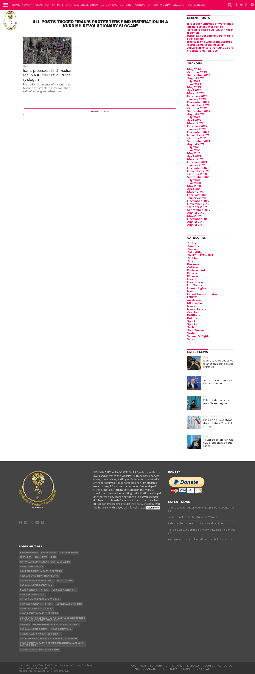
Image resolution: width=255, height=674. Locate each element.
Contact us (114, 4)
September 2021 (198, 141)
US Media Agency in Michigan (36, 608)
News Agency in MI (61, 629)
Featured (26, 557)
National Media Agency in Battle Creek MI (45, 562)
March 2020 (195, 192)
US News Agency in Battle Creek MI (40, 634)
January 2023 (196, 99)
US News (25, 624)
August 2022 (195, 114)
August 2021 (195, 144)
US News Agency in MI (65, 590)
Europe (192, 273)
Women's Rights (198, 336)
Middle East (195, 303)
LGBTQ (192, 297)
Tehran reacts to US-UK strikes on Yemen (210, 31)
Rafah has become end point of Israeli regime (210, 37)
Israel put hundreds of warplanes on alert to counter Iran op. (210, 25)
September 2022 (198, 111)
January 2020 (196, 198)
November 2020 (198, 171)
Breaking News (29, 552)
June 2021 (194, 150)
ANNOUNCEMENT (200, 255)
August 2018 (195, 221)
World (191, 339)
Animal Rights (196, 252)
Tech (190, 327)
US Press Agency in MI (32, 594)
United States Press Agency (37, 580)
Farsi (128, 4)
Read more (153, 507)
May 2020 (194, 186)
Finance (192, 276)
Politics (192, 318)
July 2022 (193, 117)
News (25, 4)
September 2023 (198, 75)
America (193, 246)
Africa (191, 243)
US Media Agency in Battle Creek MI (41, 571)
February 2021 (197, 162)
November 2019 (198, 204)
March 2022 (195, 123)
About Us (97, 4)
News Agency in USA (31, 566)
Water (191, 333)
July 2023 (193, 81)
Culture (192, 267)
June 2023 (194, 84)
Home (16, 4)
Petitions (64, 4)
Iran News (41, 557)
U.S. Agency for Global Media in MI (40, 599)
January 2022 (196, 129)
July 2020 (193, 180)
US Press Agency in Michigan (36, 604)
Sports (192, 324)
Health (192, 279)
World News (64, 580)
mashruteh (194, 300)
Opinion (192, 312)
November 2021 (198, 135)
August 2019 (195, 213)
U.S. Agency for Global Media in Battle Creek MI (48, 638)
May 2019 (194, 215)
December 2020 (198, 168)
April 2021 (194, 156)
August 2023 (195, 78)
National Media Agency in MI (36, 585)
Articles (192, 258)
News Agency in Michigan (34, 590)
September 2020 (198, 177)
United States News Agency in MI (39, 650)
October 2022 (197, 108)
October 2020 (197, 174)
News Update (196, 309)
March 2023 (195, 93)
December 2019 (198, 201)
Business (193, 264)
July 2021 (193, 147)
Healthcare (195, 282)
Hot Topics (194, 285)
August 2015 (195, 224)
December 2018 (198, 218)
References (81, 4)
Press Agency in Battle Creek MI (39, 576)
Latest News (48, 552)
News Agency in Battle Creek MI (39, 613)
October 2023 (197, 72)
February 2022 (197, 126)
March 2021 (195, 159)
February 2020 (197, 195)
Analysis (193, 249)
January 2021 (196, 165)
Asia (190, 261)
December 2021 (198, 132)
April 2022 (194, 120)
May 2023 (194, 87)
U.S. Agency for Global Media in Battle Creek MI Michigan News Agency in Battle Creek (52, 619)
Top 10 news (196, 4)
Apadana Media (69, 552)
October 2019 (197, 207)
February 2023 (197, 96)
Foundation (142, 4)
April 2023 (194, 90)
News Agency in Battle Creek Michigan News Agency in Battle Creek (52, 644)
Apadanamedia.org (148, 472)
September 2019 (198, 210)
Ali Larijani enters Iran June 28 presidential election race (210, 49)
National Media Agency (33, 629)
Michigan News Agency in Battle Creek (56, 624)
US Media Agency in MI (69, 604)
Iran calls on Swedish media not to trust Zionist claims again (209, 43)
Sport (191, 321)
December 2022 (198, 102)
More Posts (100, 111)
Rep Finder (162, 4)
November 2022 (198, 105)
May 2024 (194, 69)
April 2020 (194, 189)
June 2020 (194, 183)
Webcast (179, 4)
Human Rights (43, 4)
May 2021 (194, 153)
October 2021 (197, 138)
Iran (190, 291)
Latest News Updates (202, 294)
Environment (196, 270)
